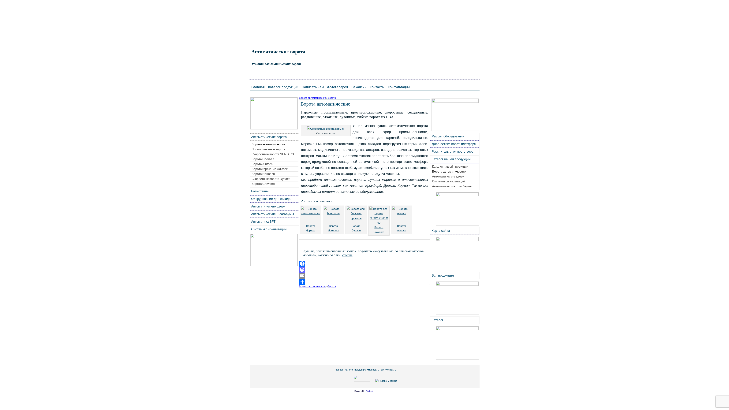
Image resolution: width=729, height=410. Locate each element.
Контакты (377, 87)
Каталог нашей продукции (451, 159)
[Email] (364, 276)
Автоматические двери (268, 206)
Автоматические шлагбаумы (272, 214)
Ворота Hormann (263, 174)
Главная (258, 87)
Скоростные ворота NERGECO (273, 154)
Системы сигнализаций (269, 229)
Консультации (399, 87)
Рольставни (260, 191)
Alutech (401, 230)
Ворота (332, 97)
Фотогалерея (337, 87)
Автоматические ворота (278, 51)
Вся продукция (443, 275)
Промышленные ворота (268, 149)
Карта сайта (441, 231)
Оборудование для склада (270, 199)
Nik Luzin (370, 391)
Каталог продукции (283, 87)
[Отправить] (364, 282)
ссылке (347, 254)
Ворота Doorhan (263, 159)
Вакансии (358, 87)
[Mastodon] (364, 270)
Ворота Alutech (262, 164)
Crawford (378, 231)
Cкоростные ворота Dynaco (271, 179)
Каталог (437, 320)
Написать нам (313, 87)
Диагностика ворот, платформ (454, 144)
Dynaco (356, 230)
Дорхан (310, 230)
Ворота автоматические (268, 144)
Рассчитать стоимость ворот (453, 151)
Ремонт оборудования (448, 136)
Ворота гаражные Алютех (270, 169)
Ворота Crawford (263, 183)
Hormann (333, 230)
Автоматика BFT (263, 221)
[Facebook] (364, 264)
